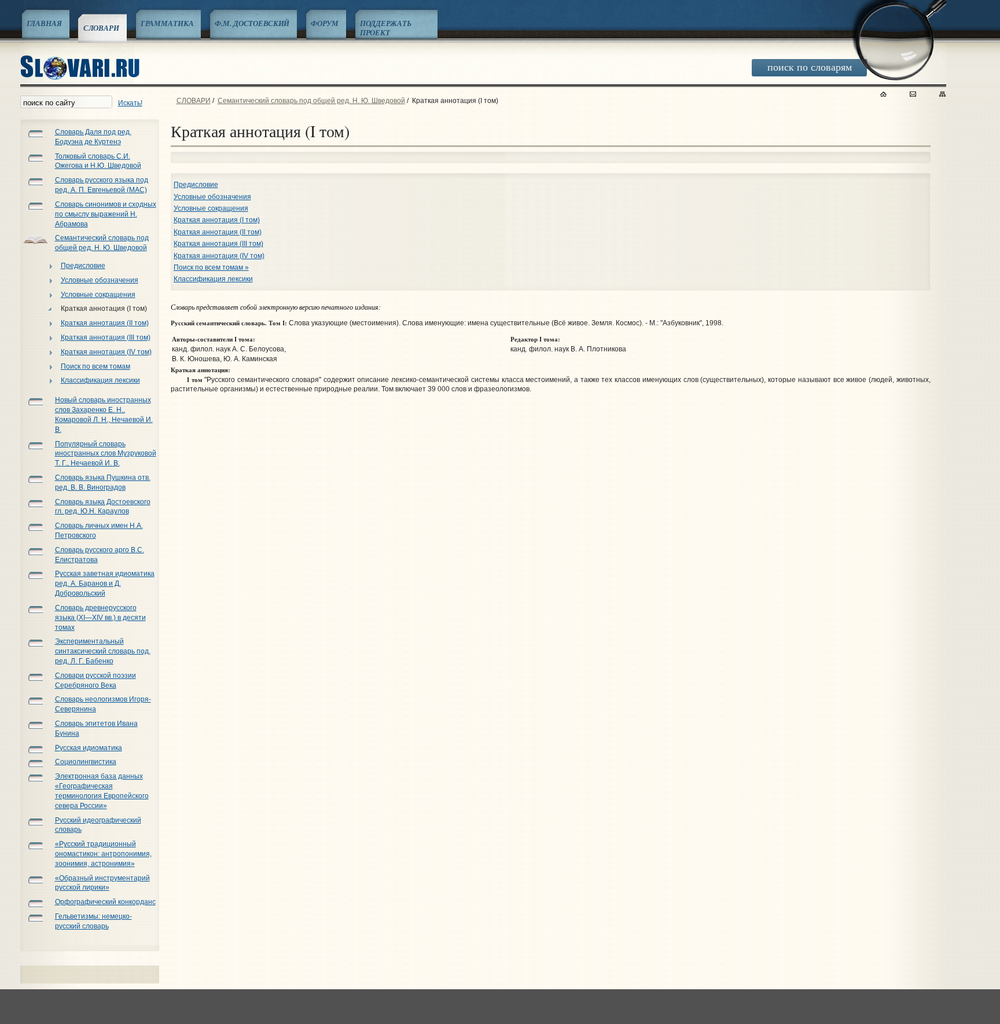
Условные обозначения (99, 280)
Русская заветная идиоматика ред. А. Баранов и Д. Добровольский (105, 583)
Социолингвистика (85, 762)
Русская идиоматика (88, 748)
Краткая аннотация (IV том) (106, 352)
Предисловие (83, 266)
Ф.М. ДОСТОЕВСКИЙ (252, 23)
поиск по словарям (809, 67)
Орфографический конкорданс (105, 902)
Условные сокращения (98, 295)
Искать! (130, 103)
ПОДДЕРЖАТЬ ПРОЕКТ (385, 28)
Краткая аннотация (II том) (105, 323)
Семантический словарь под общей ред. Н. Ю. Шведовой (311, 101)
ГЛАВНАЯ (44, 23)
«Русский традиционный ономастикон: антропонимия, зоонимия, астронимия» (103, 854)
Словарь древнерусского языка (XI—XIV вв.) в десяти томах (100, 618)
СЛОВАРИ (101, 28)
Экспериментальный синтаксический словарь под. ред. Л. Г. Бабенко (102, 651)
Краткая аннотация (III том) (105, 337)
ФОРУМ (324, 23)
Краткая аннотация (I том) (104, 308)
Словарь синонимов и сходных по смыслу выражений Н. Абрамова (105, 214)
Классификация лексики (100, 380)
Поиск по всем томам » (211, 267)
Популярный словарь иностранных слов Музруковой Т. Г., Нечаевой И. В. (105, 454)
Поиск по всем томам (95, 366)
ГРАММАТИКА (167, 23)
